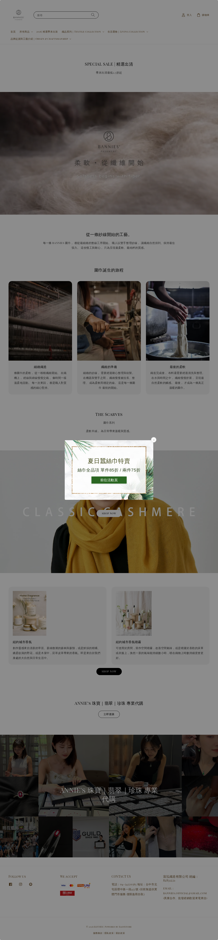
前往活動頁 (109, 480)
